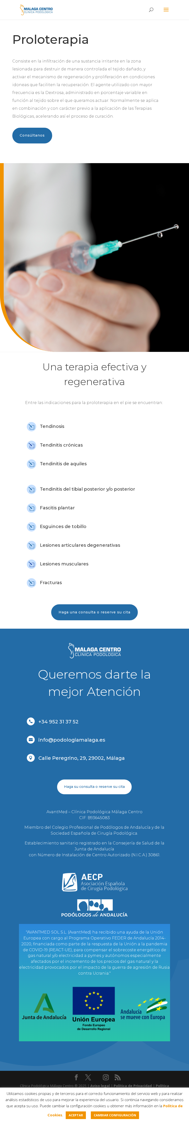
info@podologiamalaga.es (71, 740)
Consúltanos (32, 135)
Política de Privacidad (133, 1085)
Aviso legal (100, 1085)
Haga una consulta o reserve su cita (94, 612)
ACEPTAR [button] (76, 1115)
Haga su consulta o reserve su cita (94, 786)
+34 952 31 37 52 (58, 722)
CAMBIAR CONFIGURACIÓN (115, 1115)
